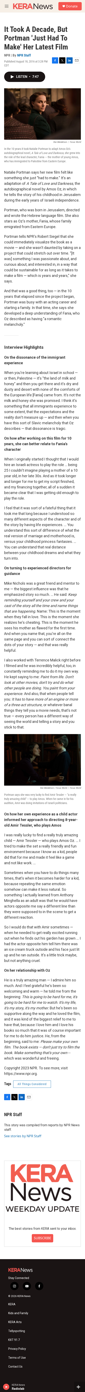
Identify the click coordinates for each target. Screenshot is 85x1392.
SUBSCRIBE (42, 1238)
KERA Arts (15, 1322)
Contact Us (15, 1366)
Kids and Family (18, 1313)
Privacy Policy (17, 1348)
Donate (72, 6)
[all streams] (79, 1387)
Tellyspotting (16, 1331)
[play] (6, 1387)
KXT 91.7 (14, 1340)
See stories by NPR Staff (22, 1136)
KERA (11, 1304)
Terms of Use (17, 1357)
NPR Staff (24, 55)
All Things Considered (32, 1084)
